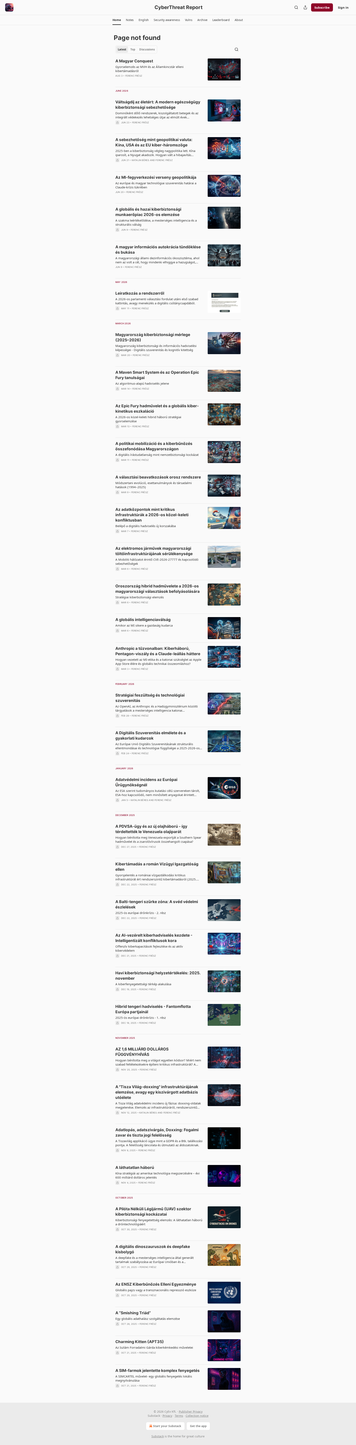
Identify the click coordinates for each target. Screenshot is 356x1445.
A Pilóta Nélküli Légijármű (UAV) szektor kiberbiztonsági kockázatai (153, 1212)
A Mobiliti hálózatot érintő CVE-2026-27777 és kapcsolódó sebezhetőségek (156, 561)
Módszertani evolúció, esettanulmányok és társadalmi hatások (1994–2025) (153, 485)
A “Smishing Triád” (133, 1313)
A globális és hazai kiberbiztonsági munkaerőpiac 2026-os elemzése (148, 212)
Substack (157, 1436)
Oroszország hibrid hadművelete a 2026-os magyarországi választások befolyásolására (157, 589)
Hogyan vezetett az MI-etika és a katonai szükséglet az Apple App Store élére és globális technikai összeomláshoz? (158, 661)
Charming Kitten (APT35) (139, 1341)
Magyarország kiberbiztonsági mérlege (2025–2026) (152, 337)
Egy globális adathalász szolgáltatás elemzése (147, 1319)
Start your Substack (167, 1426)
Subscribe (322, 7)
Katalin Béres (140, 160)
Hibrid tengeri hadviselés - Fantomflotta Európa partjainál (153, 1009)
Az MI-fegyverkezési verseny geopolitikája (155, 177)
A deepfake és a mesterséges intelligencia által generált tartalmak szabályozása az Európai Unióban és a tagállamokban (154, 1260)
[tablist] (136, 49)
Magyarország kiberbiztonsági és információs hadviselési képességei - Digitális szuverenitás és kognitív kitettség (156, 348)
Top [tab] (132, 49)
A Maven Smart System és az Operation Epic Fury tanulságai (157, 375)
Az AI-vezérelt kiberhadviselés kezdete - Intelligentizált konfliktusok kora (153, 938)
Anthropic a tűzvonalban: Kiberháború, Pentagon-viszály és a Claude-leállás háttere (157, 651)
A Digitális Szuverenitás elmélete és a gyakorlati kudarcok (150, 736)
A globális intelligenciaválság (143, 619)
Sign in (343, 7)
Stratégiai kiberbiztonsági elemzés (139, 597)
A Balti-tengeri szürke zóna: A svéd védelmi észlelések (156, 904)
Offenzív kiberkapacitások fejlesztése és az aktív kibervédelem (149, 948)
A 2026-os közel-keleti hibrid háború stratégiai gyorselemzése (148, 419)
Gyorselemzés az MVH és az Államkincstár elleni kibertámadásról (149, 69)
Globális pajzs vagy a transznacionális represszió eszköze (155, 1290)
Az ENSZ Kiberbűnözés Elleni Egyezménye (155, 1284)
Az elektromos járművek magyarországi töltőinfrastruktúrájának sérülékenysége (154, 551)
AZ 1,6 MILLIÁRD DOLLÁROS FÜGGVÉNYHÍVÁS (142, 1052)
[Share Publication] (305, 7)
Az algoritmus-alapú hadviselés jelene (142, 383)
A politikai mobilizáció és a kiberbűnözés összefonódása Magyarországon (153, 446)
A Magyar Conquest (134, 61)
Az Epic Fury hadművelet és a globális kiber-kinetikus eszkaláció (157, 409)
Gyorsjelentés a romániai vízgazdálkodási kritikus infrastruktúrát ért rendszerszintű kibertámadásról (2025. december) (156, 877)
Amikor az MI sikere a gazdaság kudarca (144, 625)
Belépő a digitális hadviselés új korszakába (145, 526)
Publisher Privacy (191, 1411)
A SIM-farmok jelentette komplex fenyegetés (157, 1370)
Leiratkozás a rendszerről (139, 293)
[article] (178, 71)
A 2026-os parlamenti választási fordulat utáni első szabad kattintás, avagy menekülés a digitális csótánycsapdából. (156, 301)
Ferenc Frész (133, 75)
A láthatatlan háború (134, 1167)
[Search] (296, 7)
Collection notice (197, 1416)
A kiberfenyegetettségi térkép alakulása (143, 984)
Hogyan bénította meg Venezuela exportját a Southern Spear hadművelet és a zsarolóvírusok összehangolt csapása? (158, 839)
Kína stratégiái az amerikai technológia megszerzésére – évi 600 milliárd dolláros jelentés (157, 1175)
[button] (116, 20)
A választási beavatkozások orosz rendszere (158, 477)
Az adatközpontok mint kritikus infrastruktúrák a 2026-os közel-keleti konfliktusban (152, 515)
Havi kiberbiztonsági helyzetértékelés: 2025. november (157, 976)
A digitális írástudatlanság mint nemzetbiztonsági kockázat (157, 455)
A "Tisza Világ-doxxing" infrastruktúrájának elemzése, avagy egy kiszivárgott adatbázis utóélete (156, 1092)
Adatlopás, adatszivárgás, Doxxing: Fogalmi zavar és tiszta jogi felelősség (157, 1133)
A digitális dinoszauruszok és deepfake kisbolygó (152, 1249)
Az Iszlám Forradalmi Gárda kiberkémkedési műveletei (154, 1347)
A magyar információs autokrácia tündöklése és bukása (158, 250)
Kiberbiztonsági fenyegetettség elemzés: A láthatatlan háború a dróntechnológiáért (158, 1222)
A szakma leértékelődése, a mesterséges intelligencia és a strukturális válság (156, 222)
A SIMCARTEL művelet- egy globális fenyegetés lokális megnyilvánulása (153, 1378)
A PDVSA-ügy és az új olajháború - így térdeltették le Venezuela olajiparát (151, 829)
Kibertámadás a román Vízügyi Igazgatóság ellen (156, 867)
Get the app (198, 1426)
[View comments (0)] (147, 81)
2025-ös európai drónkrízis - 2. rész (140, 913)
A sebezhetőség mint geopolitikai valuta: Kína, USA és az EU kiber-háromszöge (153, 142)
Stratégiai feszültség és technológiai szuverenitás (150, 698)
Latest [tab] (122, 49)
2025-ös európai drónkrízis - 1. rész (140, 1017)
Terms (179, 1416)
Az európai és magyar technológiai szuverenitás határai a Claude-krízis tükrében (155, 185)
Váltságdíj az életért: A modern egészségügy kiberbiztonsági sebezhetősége (157, 105)
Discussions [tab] (147, 49)
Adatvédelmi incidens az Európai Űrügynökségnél (146, 782)
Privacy (167, 1416)
